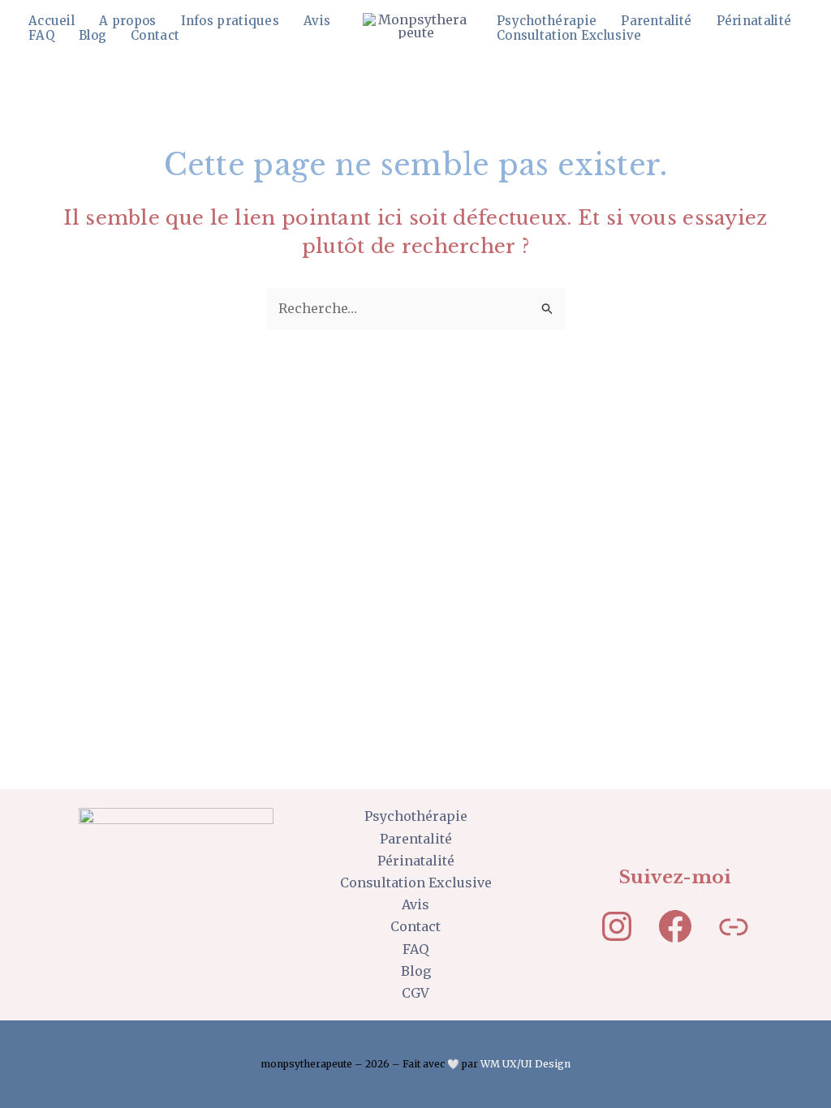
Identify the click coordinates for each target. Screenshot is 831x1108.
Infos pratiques (230, 21)
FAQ (41, 35)
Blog (92, 35)
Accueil (51, 21)
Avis (317, 21)
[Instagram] (616, 926)
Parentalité (656, 21)
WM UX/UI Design (525, 1064)
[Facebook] (675, 926)
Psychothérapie (546, 21)
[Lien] (733, 926)
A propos (127, 21)
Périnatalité (754, 21)
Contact (155, 35)
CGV (415, 993)
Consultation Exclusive (569, 35)
